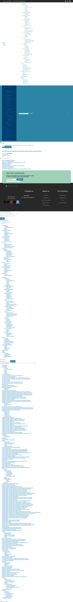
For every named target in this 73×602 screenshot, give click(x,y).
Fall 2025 (4, 437)
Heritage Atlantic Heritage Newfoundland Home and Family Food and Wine (17, 498)
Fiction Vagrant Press (6, 463)
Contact (3, 352)
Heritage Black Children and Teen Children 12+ (11, 519)
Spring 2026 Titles (5, 589)
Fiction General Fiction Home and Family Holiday (12, 454)
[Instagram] (11, 202)
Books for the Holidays (10, 580)
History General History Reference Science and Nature (13, 545)
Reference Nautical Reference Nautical (10, 574)
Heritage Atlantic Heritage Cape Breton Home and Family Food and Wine (16, 488)
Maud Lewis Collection (8, 581)
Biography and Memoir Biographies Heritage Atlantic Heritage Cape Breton (17, 392)
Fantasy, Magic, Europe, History (8, 439)
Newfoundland (9, 254)
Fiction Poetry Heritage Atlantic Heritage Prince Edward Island (14, 461)
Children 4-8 (16, 165)
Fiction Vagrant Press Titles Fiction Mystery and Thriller (13, 466)
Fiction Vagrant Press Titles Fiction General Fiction (12, 465)
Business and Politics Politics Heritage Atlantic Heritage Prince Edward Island (17, 408)
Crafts (5, 228)
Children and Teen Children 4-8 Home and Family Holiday (13, 429)
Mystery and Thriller (8, 247)
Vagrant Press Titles (8, 244)
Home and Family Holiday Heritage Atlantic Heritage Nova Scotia (15, 558)
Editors (5, 349)
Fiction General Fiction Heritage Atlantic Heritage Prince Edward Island (16, 452)
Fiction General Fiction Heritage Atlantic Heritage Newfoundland (15, 450)
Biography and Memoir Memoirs (8, 399)
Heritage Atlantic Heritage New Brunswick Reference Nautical (14, 495)
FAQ (63, 200)
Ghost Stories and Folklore (9, 246)
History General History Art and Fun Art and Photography (13, 539)
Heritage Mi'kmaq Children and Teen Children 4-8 (12, 528)
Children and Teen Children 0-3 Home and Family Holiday (13, 419)
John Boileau (9, 153)
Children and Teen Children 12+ (8, 421)
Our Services (63, 191)
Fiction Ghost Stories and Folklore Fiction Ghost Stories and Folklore (16, 456)
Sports (5, 272)
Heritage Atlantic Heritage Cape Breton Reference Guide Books (14, 490)
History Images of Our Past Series (9, 547)
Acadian (5, 249)
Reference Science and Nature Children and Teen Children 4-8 (14, 576)
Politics (5, 231)
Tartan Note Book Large (11, 585)
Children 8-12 (10, 162)
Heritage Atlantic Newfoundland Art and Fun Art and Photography (15, 516)
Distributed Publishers (8, 341)
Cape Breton (8, 251)
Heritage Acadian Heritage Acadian (9, 485)
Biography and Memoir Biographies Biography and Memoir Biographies (16, 391)
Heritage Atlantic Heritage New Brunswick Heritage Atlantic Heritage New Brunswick (19, 493)
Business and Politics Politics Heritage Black (11, 409)
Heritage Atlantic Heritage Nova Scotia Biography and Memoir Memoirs (16, 502)
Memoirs (8, 288)
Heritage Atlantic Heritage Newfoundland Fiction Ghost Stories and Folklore (17, 497)
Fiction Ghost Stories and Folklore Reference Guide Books (14, 457)
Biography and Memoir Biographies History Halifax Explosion (14, 398)
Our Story (46, 195)
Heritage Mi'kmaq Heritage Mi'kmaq (9, 529)
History (3, 262)
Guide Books (9, 333)
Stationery (8, 284)
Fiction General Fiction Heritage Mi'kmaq (10, 453)
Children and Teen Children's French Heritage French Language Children (16, 433)
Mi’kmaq (6, 258)
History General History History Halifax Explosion (12, 544)
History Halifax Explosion (7, 546)
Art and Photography (8, 227)
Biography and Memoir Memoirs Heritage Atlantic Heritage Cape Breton (16, 400)
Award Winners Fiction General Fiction (10, 386)
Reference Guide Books (7, 568)
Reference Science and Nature (8, 575)
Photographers (7, 347)
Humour (5, 229)
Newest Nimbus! (9, 595)
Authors (5, 345)
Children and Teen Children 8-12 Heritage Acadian (12, 432)
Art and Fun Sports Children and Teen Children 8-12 (12, 383)
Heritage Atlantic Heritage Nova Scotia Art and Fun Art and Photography (16, 500)
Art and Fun (4, 225)
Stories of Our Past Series (11, 314)
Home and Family (5, 266)
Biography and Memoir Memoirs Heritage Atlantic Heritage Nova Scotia (16, 401)
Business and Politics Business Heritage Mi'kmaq (12, 406)
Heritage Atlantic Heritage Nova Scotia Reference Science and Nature (16, 509)
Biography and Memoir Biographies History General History (14, 397)
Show (1, 143)
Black (5, 477)
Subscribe (20, 179)
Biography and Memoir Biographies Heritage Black (12, 395)
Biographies (6, 232)
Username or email (4, 213)
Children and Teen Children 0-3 (8, 417)
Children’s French (7, 241)
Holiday (5, 269)
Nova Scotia (8, 255)
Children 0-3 (6, 238)
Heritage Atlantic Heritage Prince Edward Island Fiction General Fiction (16, 511)
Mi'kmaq (6, 482)
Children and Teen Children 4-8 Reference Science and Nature (14, 430)
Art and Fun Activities (6, 374)
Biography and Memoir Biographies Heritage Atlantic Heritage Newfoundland (17, 393)
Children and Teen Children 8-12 (8, 431)
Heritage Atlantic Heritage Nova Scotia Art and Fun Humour (14, 501)
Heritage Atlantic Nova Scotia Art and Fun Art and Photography (14, 517)
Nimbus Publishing (8, 155)
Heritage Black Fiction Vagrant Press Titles (10, 521)
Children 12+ (4, 162)
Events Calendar (63, 202)
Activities (6, 226)
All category (4, 364)
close (7, 601)
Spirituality (6, 271)
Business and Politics (8, 233)
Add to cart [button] (4, 148)
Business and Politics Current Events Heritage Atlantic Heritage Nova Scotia (17, 407)
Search (31, 113)
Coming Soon (21, 165)
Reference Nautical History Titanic (9, 573)
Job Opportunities (7, 356)
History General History (7, 538)
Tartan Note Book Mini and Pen (12, 587)
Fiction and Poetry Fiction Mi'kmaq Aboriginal (11, 447)
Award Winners (5, 384)
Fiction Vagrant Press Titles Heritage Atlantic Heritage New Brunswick (16, 467)
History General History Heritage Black (10, 543)
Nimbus (5, 583)
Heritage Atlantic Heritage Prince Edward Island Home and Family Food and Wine (18, 513)
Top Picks (23, 162)
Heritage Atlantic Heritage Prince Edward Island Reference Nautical (15, 514)
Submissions (63, 197)
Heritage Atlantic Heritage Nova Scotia (9, 499)
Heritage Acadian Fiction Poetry (8, 484)
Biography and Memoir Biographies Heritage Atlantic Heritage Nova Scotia (17, 394)
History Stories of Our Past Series (9, 548)
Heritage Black (5, 518)
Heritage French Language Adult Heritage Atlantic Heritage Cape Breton (16, 523)
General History (7, 263)
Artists (5, 346)
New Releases (7, 436)
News (3, 351)
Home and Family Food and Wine (8, 556)
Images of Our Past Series (11, 313)
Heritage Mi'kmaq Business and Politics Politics (11, 527)
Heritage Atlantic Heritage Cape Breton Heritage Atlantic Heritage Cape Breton (17, 487)
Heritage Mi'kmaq (5, 526)
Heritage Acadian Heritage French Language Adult (12, 486)
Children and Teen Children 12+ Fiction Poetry (11, 422)
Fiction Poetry (5, 460)
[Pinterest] (14, 202)
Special (3, 577)
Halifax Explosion (7, 265)
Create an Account (6, 211)
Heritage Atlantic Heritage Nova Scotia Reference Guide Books (14, 507)
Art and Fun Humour (6, 381)
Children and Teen (5, 236)
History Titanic (5, 549)
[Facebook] (5, 202)
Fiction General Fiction (6, 448)
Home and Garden (8, 270)
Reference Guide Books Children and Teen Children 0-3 (13, 570)
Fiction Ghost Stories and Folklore (9, 455)
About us (45, 191)
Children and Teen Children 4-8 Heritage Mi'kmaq (12, 426)
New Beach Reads (8, 596)
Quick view (8, 146)
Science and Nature (23, 168)
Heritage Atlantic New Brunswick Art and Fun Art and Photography (15, 515)
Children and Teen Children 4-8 (8, 424)
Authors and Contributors (7, 344)
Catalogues (45, 197)
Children (8, 261)
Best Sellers (6, 591)
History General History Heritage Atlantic (10, 541)
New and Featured (17, 162)
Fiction (3, 242)
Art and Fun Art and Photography (8, 376)
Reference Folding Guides (7, 566)
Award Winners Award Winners (8, 385)
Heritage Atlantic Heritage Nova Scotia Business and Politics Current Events (17, 503)
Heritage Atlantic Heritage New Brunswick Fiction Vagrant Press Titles (16, 492)
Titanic (5, 264)
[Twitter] (8, 202)
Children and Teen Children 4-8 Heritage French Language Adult (14, 425)
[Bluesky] (17, 202)
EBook (5, 578)
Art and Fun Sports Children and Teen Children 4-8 (12, 382)
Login (2, 218)
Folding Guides (9, 334)
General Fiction (7, 245)
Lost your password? (4, 220)
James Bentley (6, 154)
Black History (10, 165)
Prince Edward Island (10, 256)
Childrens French (7, 416)
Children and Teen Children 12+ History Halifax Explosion (13, 423)
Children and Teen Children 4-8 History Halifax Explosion (13, 428)
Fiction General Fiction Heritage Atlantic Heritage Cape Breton (14, 449)
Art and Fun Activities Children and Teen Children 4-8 (12, 375)
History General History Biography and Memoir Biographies (14, 540)
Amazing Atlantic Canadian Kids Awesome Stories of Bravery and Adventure (21, 151)
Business (6, 234)
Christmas (4, 434)
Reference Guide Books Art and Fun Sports (10, 569)
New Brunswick (9, 253)
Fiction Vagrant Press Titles (7, 464)
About (3, 337)
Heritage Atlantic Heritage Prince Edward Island (11, 510)
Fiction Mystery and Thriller (7, 459)
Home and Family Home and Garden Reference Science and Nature (15, 559)
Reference (4, 273)
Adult (7, 260)
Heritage (4, 248)
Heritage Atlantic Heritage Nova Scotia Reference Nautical (13, 508)
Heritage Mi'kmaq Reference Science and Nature (12, 530)
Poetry (5, 243)
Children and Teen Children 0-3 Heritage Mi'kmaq (12, 418)
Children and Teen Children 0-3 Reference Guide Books (13, 420)
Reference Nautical (6, 571)
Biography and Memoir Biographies (9, 390)
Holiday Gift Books (8, 579)
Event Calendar (5, 350)
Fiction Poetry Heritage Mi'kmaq (8, 462)
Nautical (6, 274)
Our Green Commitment (9, 342)
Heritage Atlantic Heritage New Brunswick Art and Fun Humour (14, 491)
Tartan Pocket (9, 588)
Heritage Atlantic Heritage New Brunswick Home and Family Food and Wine (17, 494)
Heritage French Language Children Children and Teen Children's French (16, 525)
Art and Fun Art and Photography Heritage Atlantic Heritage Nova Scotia (16, 378)
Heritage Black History (6, 522)
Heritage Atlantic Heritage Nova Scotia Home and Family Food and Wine (16, 506)
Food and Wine (7, 267)
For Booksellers (62, 195)
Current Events (7, 235)
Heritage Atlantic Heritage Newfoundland (10, 496)
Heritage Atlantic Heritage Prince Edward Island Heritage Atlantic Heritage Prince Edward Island (21, 512)
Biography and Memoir (6, 230)
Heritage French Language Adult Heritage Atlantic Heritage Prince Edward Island (18, 524)
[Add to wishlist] (3, 147)
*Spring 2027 (4, 165)
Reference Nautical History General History (11, 572)
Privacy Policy (46, 205)
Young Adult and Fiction (6, 597)
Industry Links (45, 202)
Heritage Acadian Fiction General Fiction (10, 483)
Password (2, 215)
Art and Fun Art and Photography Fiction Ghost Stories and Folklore (15, 377)
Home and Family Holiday (7, 557)
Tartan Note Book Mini (10, 586)
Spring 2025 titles (9, 593)
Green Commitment (46, 200)
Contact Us (6, 353)
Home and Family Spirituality (8, 560)
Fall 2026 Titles (5, 438)
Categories (4, 277)
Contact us (29, 191)
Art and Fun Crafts (6, 379)
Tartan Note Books (8, 584)
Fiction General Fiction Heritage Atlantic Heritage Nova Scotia (14, 451)
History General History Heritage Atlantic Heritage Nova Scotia (14, 542)
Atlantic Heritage (7, 250)
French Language (7, 259)
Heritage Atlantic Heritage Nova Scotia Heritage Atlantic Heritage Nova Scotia (17, 504)
